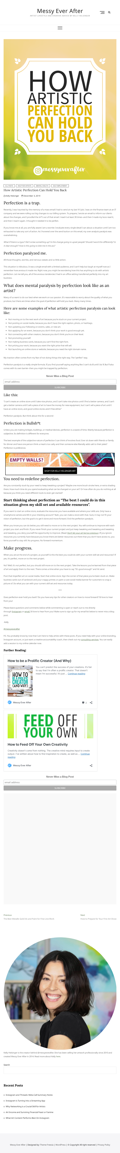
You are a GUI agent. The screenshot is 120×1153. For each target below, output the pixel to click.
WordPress (60, 1144)
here (58, 1056)
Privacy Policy (104, 1144)
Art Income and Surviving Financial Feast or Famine (29, 1112)
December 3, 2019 (31, 195)
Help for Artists (24, 186)
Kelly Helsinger (12, 195)
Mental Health (42, 186)
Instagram (17, 611)
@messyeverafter (12, 629)
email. (27, 611)
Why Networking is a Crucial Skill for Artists (25, 1106)
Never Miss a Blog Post (60, 376)
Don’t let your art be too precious (82, 533)
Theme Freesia (46, 1144)
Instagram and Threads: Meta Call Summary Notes (29, 1094)
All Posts (9, 186)
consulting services (90, 639)
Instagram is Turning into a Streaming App (25, 1100)
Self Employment (60, 186)
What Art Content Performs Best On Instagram (27, 1118)
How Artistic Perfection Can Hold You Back (35, 190)
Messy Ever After (60, 10)
